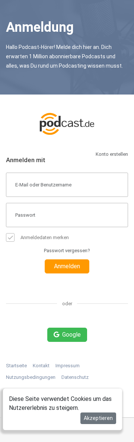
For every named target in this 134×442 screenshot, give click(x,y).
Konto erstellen (112, 154)
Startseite (16, 365)
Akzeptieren (98, 418)
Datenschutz (75, 377)
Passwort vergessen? (67, 250)
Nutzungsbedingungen (30, 377)
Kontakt (41, 365)
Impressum (67, 365)
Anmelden (67, 266)
